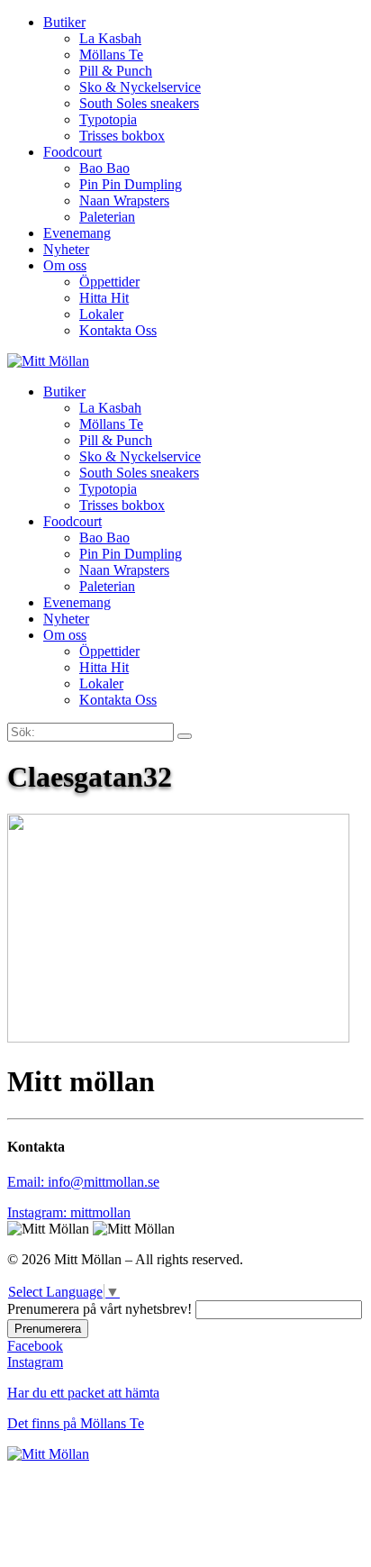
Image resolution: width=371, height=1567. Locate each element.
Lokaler (101, 314)
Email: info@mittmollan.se (83, 1181)
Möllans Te (111, 54)
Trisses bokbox (122, 135)
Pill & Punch (115, 70)
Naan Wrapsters (124, 200)
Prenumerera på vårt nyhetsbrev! (99, 1308)
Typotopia (108, 119)
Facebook (35, 1345)
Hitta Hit (104, 297)
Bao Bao (104, 168)
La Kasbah (110, 38)
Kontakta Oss (118, 330)
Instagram (35, 1362)
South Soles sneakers (139, 103)
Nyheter (66, 249)
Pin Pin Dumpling (130, 184)
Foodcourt (72, 151)
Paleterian (107, 216)
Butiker (64, 22)
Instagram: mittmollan (69, 1212)
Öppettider (109, 281)
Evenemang (77, 233)
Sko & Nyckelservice (140, 87)
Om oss (64, 265)
